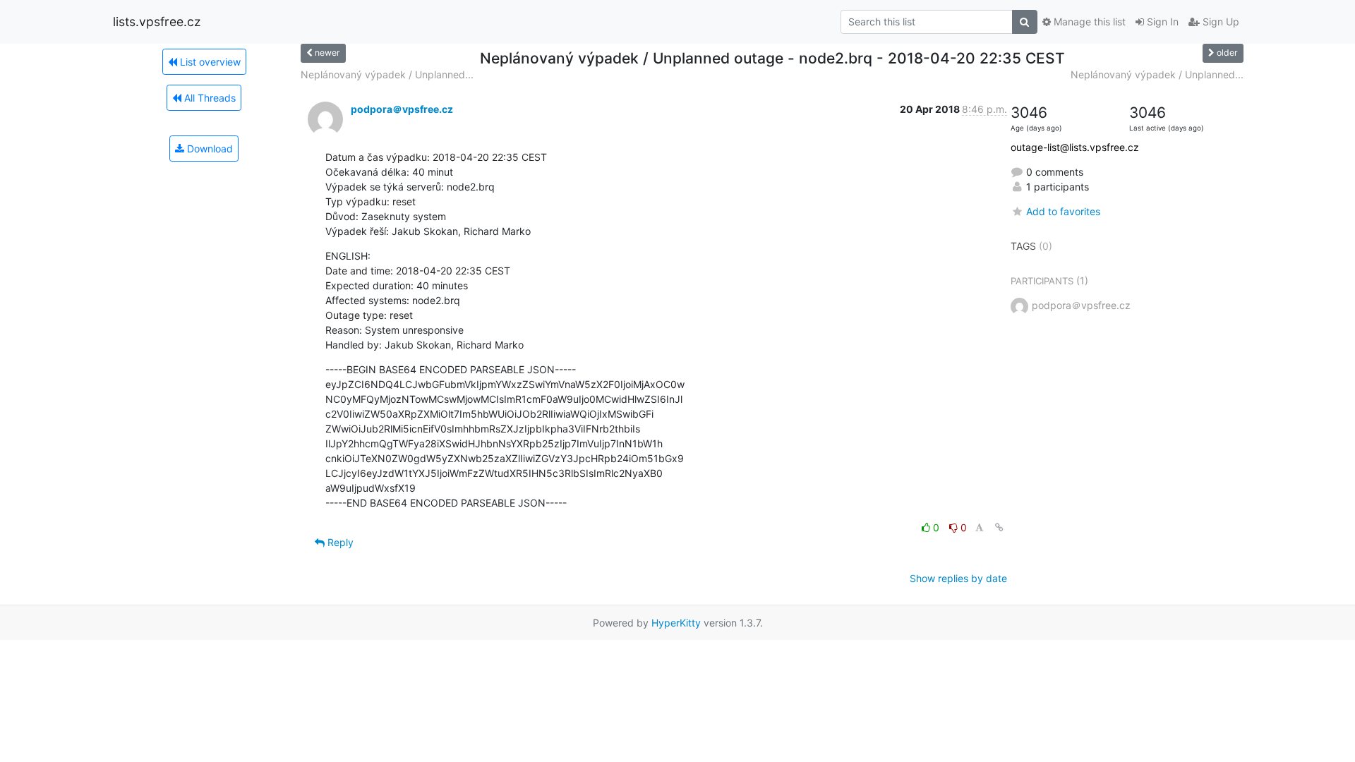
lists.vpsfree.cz (156, 21)
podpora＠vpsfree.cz (402, 109)
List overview (209, 62)
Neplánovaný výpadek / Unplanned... (387, 74)
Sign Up (1219, 22)
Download (208, 149)
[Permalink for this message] (999, 527)
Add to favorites (1063, 211)
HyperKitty (676, 623)
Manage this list (1088, 22)
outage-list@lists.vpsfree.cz (1075, 147)
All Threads (208, 98)
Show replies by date (958, 578)
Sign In (1161, 22)
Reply (339, 542)
